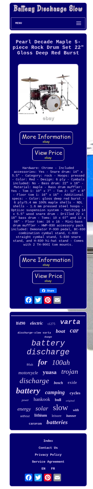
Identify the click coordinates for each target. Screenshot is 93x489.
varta (70, 322)
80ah (30, 364)
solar (42, 408)
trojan (69, 371)
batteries (57, 422)
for (42, 362)
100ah (61, 362)
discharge (34, 380)
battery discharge (48, 348)
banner (71, 416)
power (25, 400)
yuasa (50, 372)
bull (58, 400)
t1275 (51, 324)
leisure (57, 416)
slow (60, 407)
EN (43, 469)
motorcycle (28, 372)
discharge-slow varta (34, 332)
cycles (75, 393)
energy (24, 409)
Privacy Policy (48, 455)
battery (28, 390)
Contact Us (48, 448)
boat (60, 331)
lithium (40, 415)
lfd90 (20, 323)
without (25, 416)
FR (53, 469)
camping (55, 392)
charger (48, 336)
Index (48, 441)
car (74, 330)
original (70, 400)
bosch (58, 383)
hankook (42, 399)
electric (36, 323)
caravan (35, 423)
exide (72, 382)
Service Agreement (48, 462)
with (76, 410)
